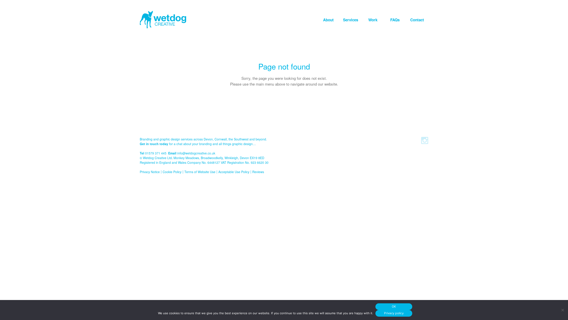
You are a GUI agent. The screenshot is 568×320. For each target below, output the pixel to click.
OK (394, 306)
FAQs (395, 19)
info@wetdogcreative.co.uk (196, 153)
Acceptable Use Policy (233, 172)
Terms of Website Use (199, 172)
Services (350, 19)
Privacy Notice (150, 172)
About (328, 19)
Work (372, 19)
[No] (562, 310)
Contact (417, 19)
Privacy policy (394, 313)
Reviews (258, 172)
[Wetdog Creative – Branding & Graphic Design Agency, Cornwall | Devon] (163, 19)
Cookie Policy (172, 172)
